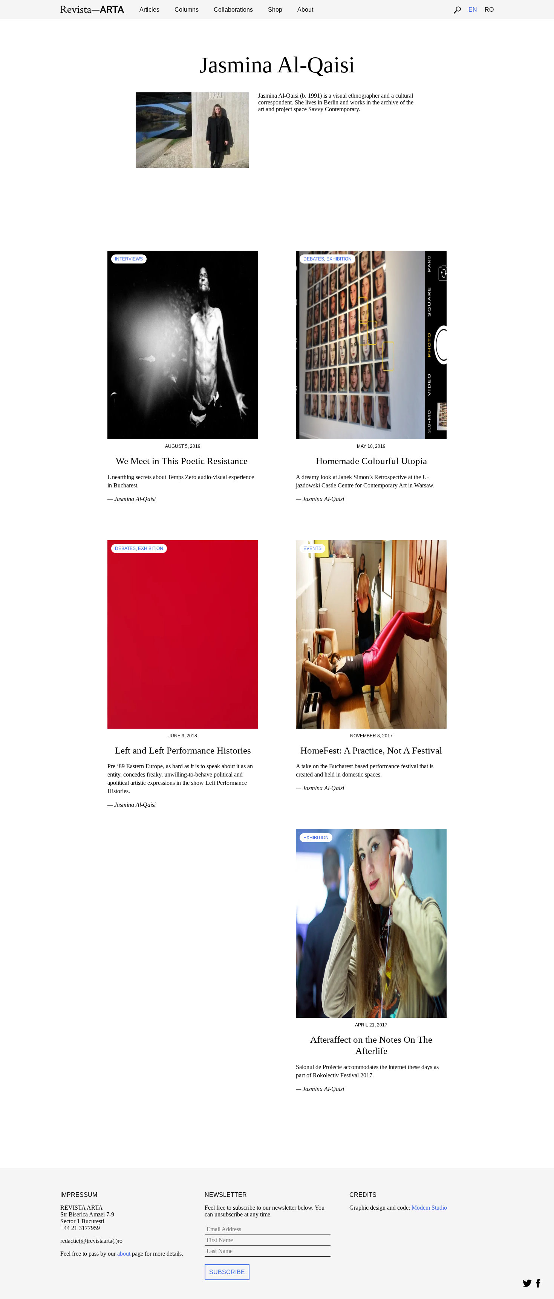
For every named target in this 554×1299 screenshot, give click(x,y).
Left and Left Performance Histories (183, 750)
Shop (275, 9)
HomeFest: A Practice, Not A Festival (371, 750)
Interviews (129, 259)
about (123, 1253)
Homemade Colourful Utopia (371, 461)
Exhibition (339, 259)
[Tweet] (527, 1281)
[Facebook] (538, 1281)
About (305, 9)
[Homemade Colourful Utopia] (371, 254)
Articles (149, 9)
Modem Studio (428, 1207)
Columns (186, 9)
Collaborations (233, 9)
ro (489, 9)
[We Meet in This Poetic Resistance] (182, 254)
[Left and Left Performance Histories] (182, 543)
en (472, 9)
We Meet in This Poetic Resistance (183, 461)
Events (312, 548)
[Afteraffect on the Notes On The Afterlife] (371, 832)
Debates (313, 259)
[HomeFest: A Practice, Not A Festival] (371, 543)
